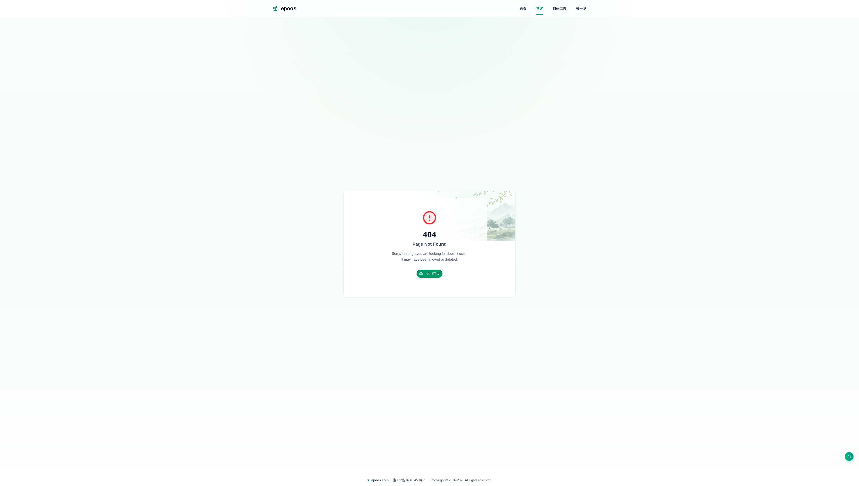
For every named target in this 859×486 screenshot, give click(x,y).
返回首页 (433, 273)
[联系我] (849, 456)
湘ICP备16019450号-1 (409, 480)
